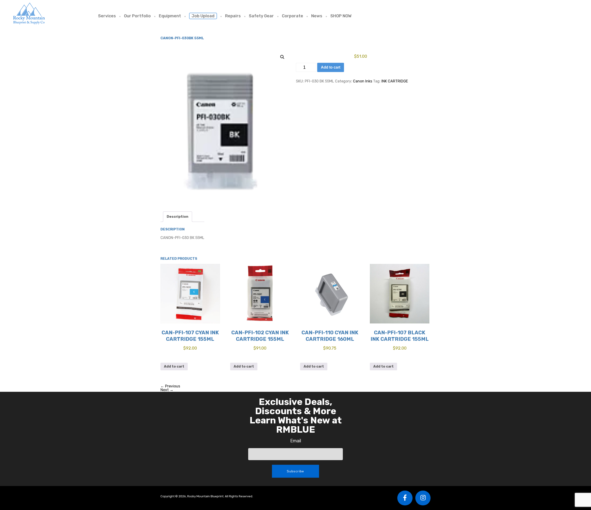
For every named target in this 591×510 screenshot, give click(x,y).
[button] (282, 57)
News (316, 16)
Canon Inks (362, 81)
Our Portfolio (137, 16)
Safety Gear (261, 16)
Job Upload (203, 15)
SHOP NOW (341, 16)
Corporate (292, 16)
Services (107, 16)
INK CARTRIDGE (394, 81)
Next (166, 390)
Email (295, 441)
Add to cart (330, 67)
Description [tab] (177, 216)
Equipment (170, 16)
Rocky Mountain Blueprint (29, 13)
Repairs (233, 16)
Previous (170, 386)
